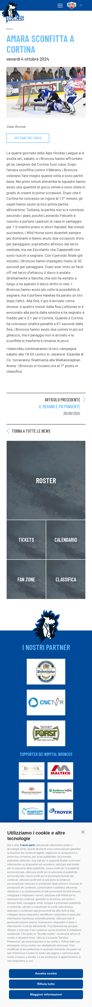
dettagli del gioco (28, 138)
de (81, 5)
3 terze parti (27, 845)
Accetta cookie (46, 973)
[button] (83, 832)
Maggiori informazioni (46, 994)
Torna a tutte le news (31, 431)
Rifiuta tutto (46, 984)
